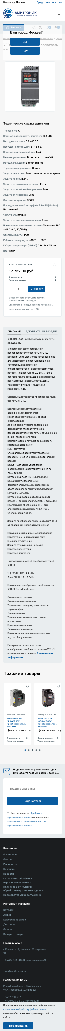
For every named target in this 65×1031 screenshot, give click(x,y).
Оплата (7, 929)
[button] (25, 750)
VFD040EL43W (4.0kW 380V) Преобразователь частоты (16, 722)
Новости (8, 874)
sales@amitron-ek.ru (14, 971)
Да (25, 42)
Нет (25, 51)
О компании (10, 854)
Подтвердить (18, 1025)
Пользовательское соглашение (22, 895)
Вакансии (9, 869)
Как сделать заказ (14, 919)
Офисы (7, 859)
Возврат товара (13, 934)
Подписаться (33, 801)
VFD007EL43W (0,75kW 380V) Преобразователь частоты (47, 722)
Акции (7, 914)
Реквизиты (10, 864)
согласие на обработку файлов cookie (24, 1009)
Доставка (9, 924)
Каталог (8, 910)
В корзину (37, 288)
